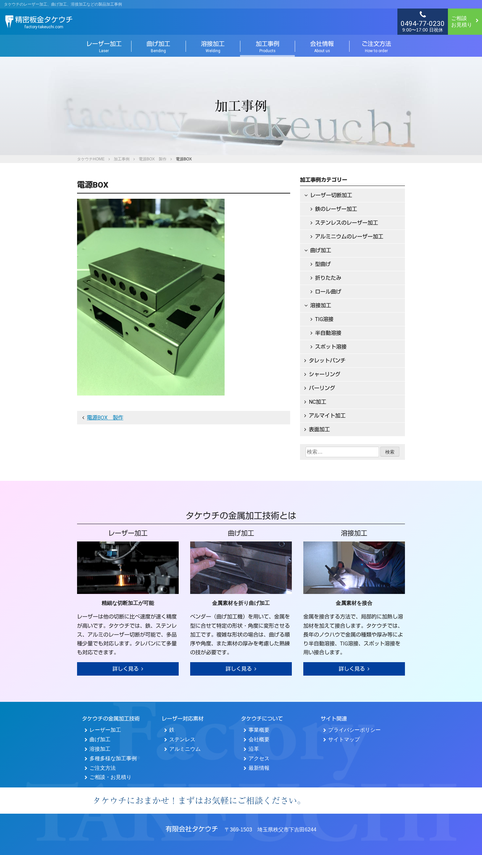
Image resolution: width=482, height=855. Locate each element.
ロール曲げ (328, 292)
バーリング (322, 388)
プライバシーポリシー (354, 730)
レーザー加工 (104, 46)
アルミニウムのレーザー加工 (349, 237)
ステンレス (182, 739)
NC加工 (317, 402)
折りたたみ (328, 278)
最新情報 (259, 768)
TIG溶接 (324, 319)
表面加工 (319, 429)
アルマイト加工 (327, 416)
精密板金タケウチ (44, 22)
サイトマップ (344, 739)
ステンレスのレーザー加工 (346, 223)
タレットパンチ (327, 360)
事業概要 (259, 730)
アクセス (259, 758)
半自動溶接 (328, 333)
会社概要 (259, 739)
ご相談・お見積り (110, 777)
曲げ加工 (158, 46)
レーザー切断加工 (331, 195)
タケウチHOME (91, 159)
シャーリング (324, 374)
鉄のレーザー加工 (336, 209)
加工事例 (267, 46)
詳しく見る (125, 669)
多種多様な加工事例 (113, 758)
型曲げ (323, 264)
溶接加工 (213, 46)
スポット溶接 (331, 347)
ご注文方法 (376, 46)
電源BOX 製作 (153, 159)
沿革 (254, 749)
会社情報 (322, 46)
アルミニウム (185, 749)
